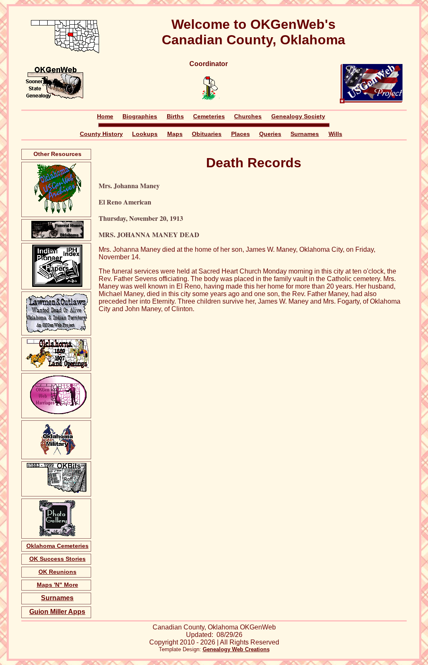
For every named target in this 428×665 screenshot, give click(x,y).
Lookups (145, 133)
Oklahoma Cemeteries (57, 545)
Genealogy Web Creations (236, 649)
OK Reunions (57, 571)
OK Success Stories (57, 558)
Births (175, 116)
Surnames (304, 133)
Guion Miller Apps (57, 611)
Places (240, 133)
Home (105, 116)
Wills (335, 133)
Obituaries (207, 133)
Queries (270, 133)
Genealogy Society (298, 116)
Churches (248, 116)
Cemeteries (209, 116)
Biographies (139, 116)
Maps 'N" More (57, 584)
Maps (175, 133)
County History (101, 133)
